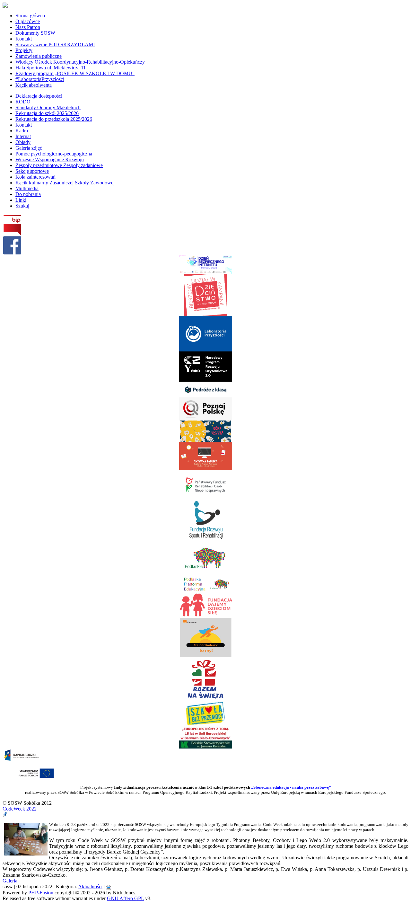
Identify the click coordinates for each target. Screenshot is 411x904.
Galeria (11, 880)
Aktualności (90, 886)
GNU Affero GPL (125, 898)
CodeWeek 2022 (20, 808)
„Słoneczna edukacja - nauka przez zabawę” (291, 787)
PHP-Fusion (40, 892)
